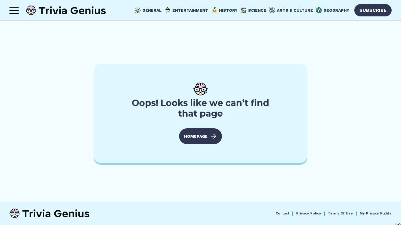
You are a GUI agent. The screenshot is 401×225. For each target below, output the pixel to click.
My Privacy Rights (375, 213)
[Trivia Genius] (66, 10)
